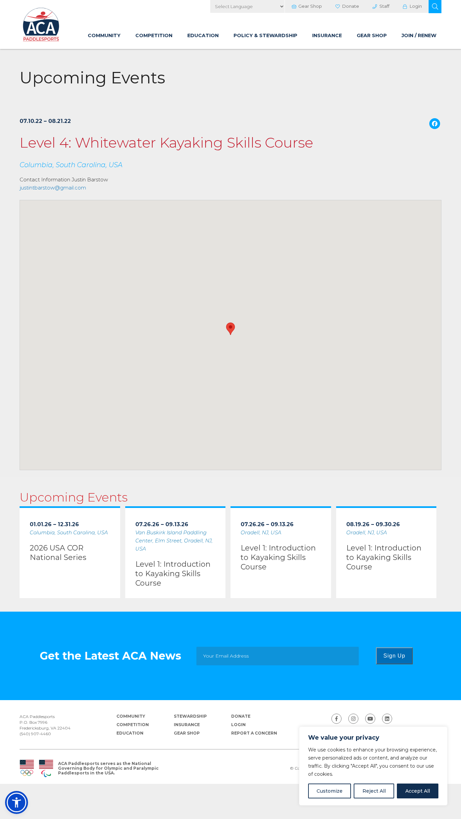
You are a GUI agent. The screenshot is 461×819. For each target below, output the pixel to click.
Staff (384, 6)
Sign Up (394, 656)
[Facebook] (434, 124)
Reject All (374, 791)
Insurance (327, 35)
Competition (153, 35)
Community (104, 35)
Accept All (417, 791)
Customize (330, 791)
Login (416, 6)
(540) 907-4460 (35, 733)
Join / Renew (419, 35)
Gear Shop (310, 6)
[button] (435, 6)
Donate (350, 6)
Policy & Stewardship (265, 35)
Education (203, 35)
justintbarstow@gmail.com (53, 187)
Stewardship (190, 716)
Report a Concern (254, 733)
